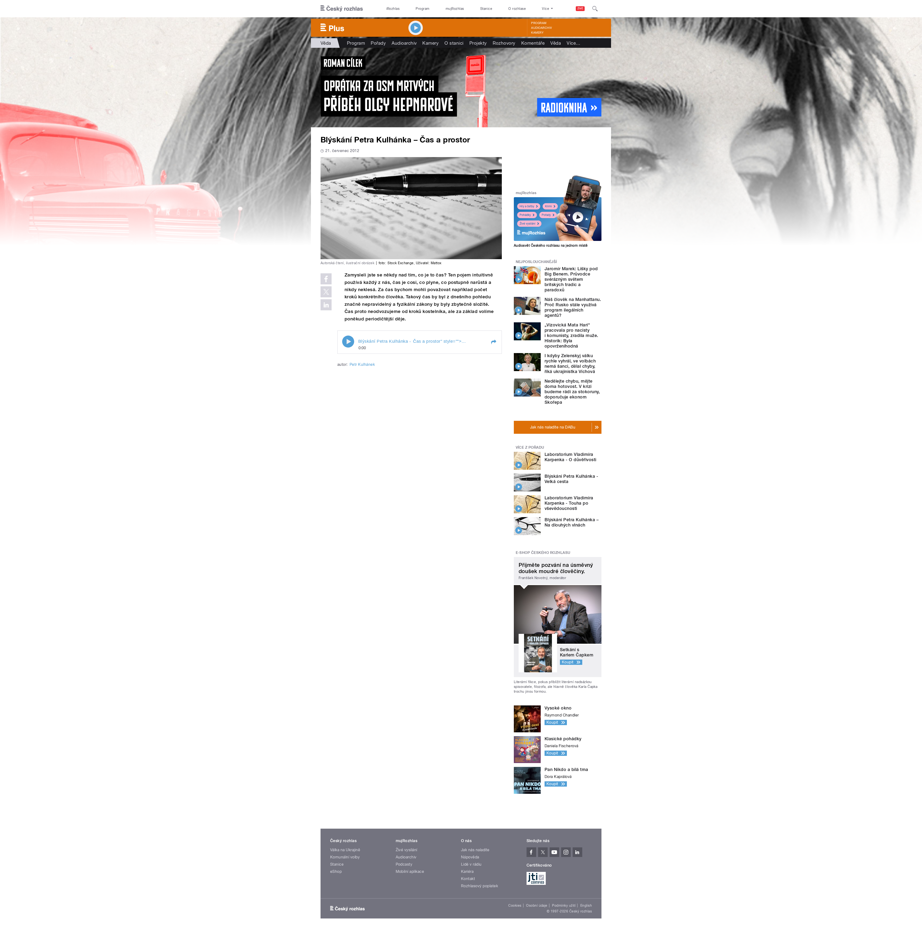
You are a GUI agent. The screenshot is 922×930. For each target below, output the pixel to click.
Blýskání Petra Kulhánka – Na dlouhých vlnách (572, 522)
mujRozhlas (455, 9)
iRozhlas (393, 9)
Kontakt (468, 878)
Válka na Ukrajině (345, 850)
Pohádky (525, 215)
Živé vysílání (527, 223)
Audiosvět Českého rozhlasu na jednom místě (551, 245)
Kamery (537, 32)
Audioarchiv (541, 28)
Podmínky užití (564, 905)
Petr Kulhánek (362, 364)
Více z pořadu (530, 447)
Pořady (378, 43)
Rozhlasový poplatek (479, 886)
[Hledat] (594, 8)
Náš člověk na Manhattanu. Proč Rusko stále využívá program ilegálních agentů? (573, 307)
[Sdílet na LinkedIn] (326, 304)
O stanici (453, 43)
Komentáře (533, 43)
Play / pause (348, 342)
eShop (336, 871)
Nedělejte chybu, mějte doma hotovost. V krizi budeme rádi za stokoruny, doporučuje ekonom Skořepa (572, 392)
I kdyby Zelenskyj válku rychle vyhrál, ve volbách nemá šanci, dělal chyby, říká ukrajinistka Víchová (570, 363)
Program (422, 9)
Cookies (514, 905)
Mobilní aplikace (410, 871)
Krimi (548, 206)
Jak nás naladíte (475, 850)
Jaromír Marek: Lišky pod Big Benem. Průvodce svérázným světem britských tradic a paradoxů (571, 279)
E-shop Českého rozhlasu (543, 553)
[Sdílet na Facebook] (326, 278)
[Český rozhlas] (342, 8)
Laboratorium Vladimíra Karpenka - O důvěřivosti (570, 457)
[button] (493, 342)
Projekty (478, 43)
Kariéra (467, 871)
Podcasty (404, 864)
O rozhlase (517, 9)
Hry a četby (527, 206)
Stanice (486, 9)
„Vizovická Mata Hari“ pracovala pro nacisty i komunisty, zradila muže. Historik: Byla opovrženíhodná (571, 335)
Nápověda (470, 857)
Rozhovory (504, 43)
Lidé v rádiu (471, 864)
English (586, 905)
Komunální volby (345, 857)
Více (573, 43)
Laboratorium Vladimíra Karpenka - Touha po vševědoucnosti (569, 503)
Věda (326, 43)
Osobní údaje (536, 905)
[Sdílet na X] (326, 291)
